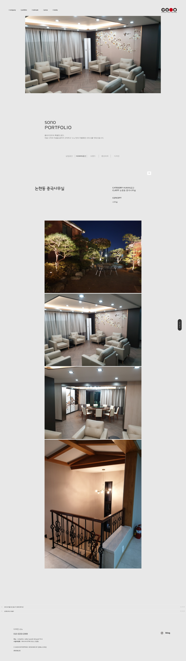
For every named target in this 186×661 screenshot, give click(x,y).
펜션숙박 (104, 156)
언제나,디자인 (42, 647)
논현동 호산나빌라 (9, 611)
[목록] (149, 173)
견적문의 (179, 325)
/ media (55, 10)
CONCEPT (116, 198)
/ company (12, 10)
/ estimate (35, 10)
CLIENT (116, 190)
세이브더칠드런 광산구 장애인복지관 (13, 607)
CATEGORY (117, 188)
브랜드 (93, 156)
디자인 (116, 156)
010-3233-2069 (21, 634)
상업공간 (69, 156)
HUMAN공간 (81, 156)
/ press (45, 10)
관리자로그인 (17, 650)
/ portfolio (24, 10)
